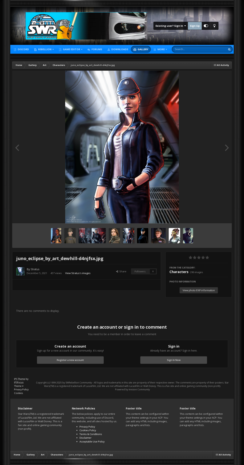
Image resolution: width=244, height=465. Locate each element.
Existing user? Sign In (170, 25)
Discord (23, 49)
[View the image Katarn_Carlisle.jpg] (56, 235)
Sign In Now (174, 360)
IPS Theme (19, 379)
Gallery (142, 49)
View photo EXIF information (199, 290)
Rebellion (44, 49)
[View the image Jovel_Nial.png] (174, 235)
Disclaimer (85, 437)
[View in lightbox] (122, 147)
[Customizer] (206, 26)
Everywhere (214, 49)
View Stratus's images (78, 273)
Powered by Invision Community (132, 389)
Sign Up (195, 25)
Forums (96, 49)
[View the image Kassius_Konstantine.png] (70, 235)
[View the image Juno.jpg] (142, 235)
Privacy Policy (21, 389)
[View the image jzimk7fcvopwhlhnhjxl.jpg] (92, 235)
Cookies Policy (87, 430)
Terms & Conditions (90, 434)
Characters (178, 271)
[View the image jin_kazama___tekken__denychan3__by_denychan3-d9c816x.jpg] (188, 235)
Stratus (35, 269)
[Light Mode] (214, 26)
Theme (18, 386)
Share (122, 271)
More (161, 49)
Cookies (18, 393)
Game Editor (71, 49)
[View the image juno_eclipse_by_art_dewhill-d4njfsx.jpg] (128, 235)
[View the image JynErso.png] (114, 235)
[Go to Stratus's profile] (20, 271)
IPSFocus (18, 382)
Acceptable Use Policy (92, 441)
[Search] (229, 49)
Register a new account (70, 360)
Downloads (119, 49)
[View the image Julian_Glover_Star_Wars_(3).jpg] (158, 235)
